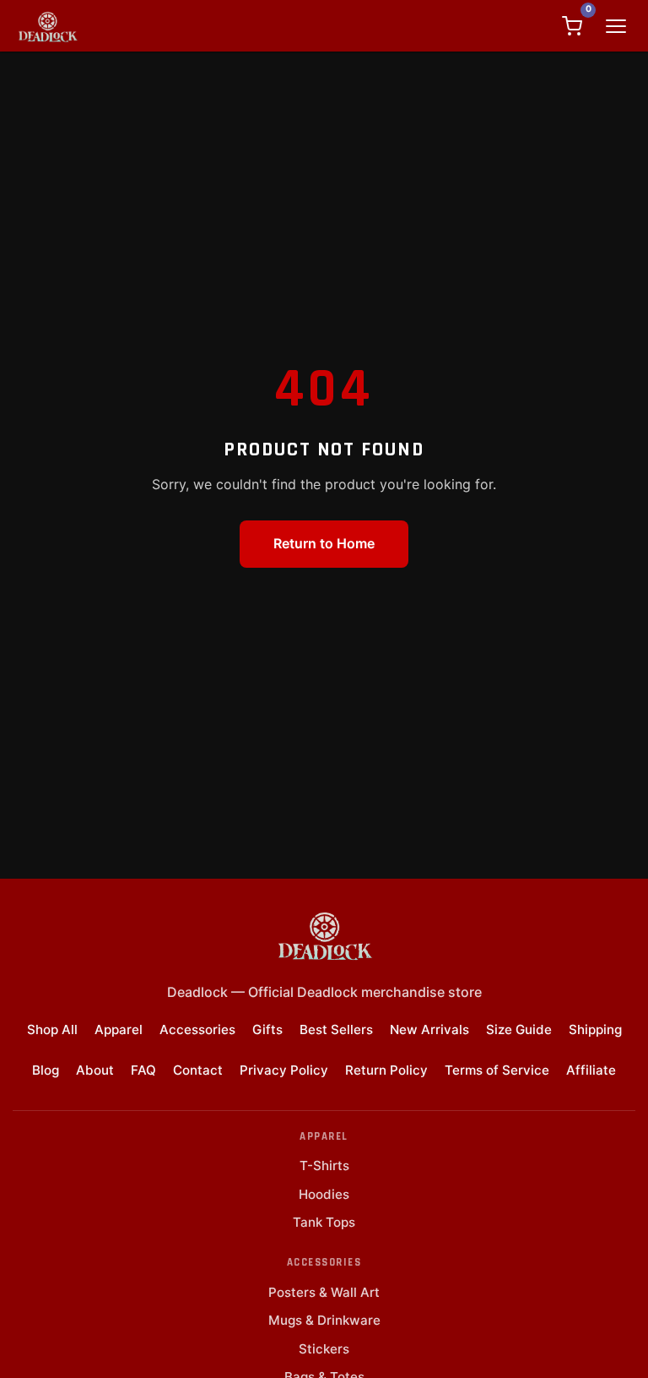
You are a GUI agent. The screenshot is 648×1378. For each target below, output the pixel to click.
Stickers (324, 1349)
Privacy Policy (284, 1070)
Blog (45, 1070)
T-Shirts (324, 1165)
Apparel (118, 1029)
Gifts (267, 1029)
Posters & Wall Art (324, 1292)
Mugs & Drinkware (324, 1320)
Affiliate (591, 1070)
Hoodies (324, 1194)
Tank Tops (324, 1222)
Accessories (197, 1029)
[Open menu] (615, 26)
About (95, 1070)
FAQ (143, 1070)
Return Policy (386, 1070)
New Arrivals (429, 1029)
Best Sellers (336, 1029)
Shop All (52, 1029)
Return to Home (324, 543)
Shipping (595, 1029)
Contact (198, 1070)
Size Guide (519, 1029)
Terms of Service (497, 1070)
